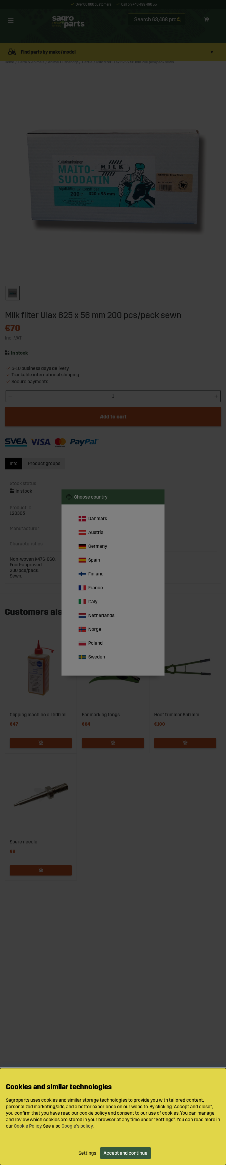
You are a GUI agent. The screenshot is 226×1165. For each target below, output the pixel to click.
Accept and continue (125, 1153)
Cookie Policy (27, 1126)
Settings (87, 1153)
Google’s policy (77, 1126)
